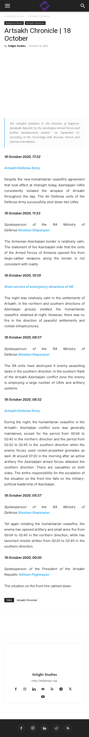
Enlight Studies (16, 45)
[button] (83, 6)
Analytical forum (14, 16)
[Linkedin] (18, 624)
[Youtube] (44, 697)
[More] (68, 624)
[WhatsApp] (58, 624)
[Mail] (44, 689)
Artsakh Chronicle (38, 16)
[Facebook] (8, 624)
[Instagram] (26, 689)
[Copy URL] (38, 624)
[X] (28, 624)
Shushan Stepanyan (33, 230)
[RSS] (53, 689)
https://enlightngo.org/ (44, 680)
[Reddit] (56, 728)
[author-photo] (44, 668)
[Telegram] (48, 624)
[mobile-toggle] (7, 6)
